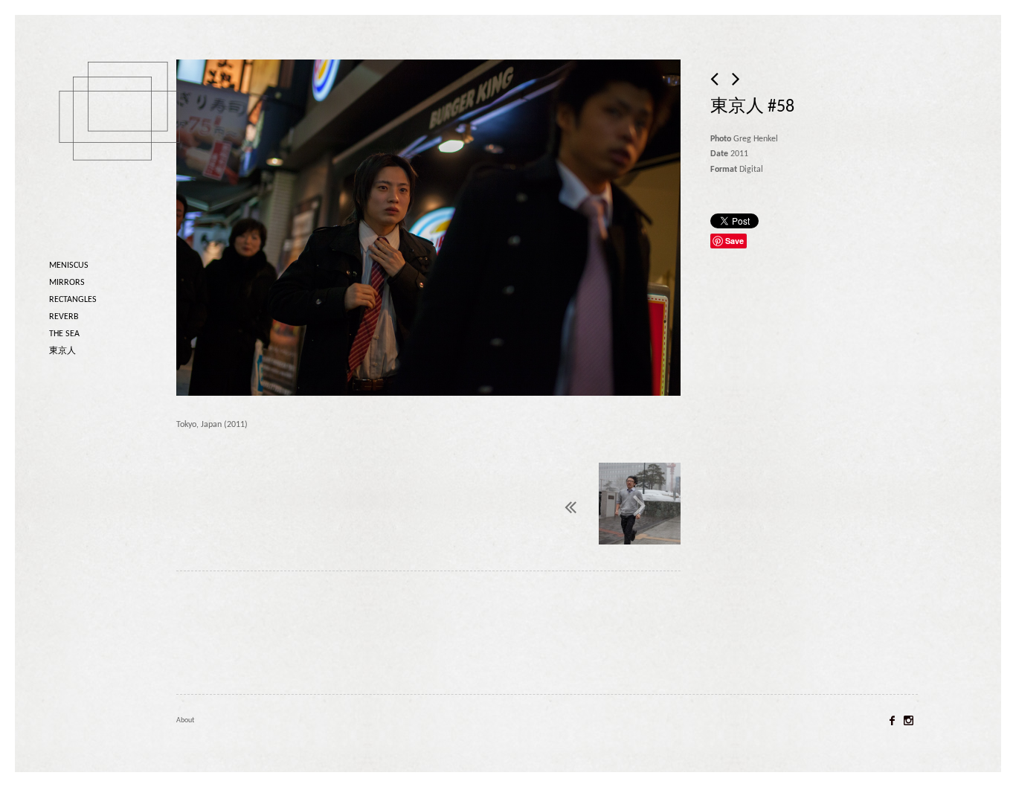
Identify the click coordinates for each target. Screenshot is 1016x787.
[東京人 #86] (715, 80)
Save (734, 240)
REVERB (64, 316)
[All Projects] (535, 503)
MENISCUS (69, 265)
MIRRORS (67, 282)
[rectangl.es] (123, 137)
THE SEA (64, 334)
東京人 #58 (752, 107)
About (185, 720)
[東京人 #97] (640, 505)
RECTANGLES (73, 299)
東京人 (62, 351)
